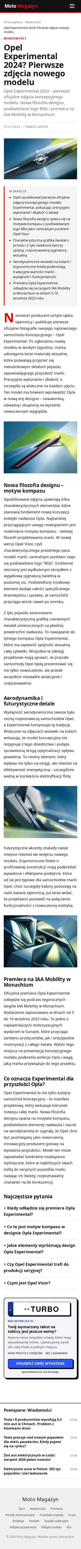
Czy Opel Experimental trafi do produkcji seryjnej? (36, 1267)
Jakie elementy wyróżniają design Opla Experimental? (39, 1248)
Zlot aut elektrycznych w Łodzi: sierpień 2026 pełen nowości (29, 1457)
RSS (69, 1527)
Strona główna (13, 22)
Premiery (56, 1509)
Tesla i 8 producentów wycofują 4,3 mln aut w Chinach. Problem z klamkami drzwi (33, 1424)
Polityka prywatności (23, 1527)
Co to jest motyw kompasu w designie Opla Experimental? (34, 1230)
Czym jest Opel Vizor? (28, 1283)
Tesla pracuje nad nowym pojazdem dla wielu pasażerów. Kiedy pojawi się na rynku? (34, 1441)
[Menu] (72, 6)
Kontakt (34, 1521)
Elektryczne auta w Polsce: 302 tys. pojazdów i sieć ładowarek (32, 1471)
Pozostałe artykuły (51, 1515)
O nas (72, 1515)
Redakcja (18, 1521)
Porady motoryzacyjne (20, 1515)
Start (21, 1509)
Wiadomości (33, 22)
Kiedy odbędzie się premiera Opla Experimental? (39, 1211)
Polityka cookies (51, 1527)
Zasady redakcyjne (56, 1521)
